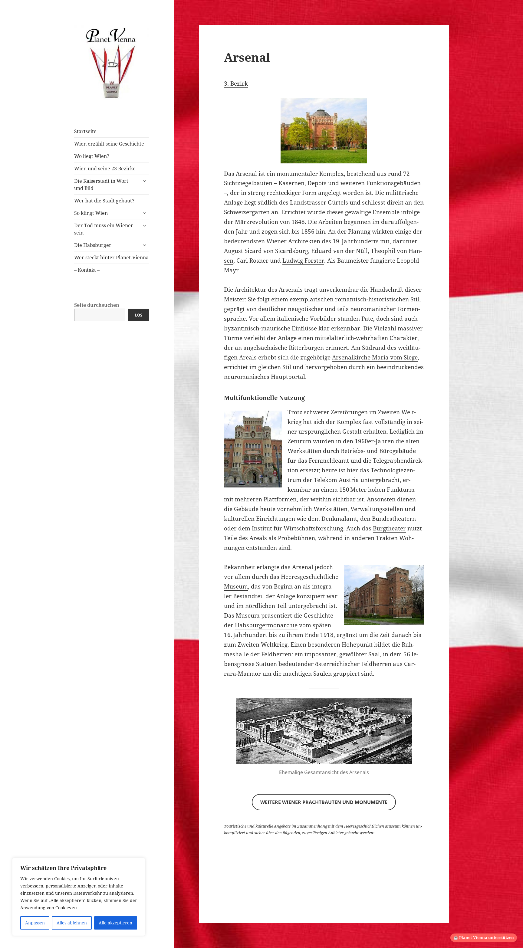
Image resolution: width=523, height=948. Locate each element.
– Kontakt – (87, 270)
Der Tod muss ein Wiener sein (103, 229)
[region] (78, 897)
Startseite (85, 131)
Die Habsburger (92, 245)
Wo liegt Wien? (91, 156)
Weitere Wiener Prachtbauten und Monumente (323, 802)
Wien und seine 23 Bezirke (105, 168)
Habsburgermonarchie (266, 625)
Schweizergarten (247, 212)
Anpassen (35, 923)
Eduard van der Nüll (339, 251)
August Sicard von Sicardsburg (266, 251)
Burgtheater (389, 528)
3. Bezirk (236, 83)
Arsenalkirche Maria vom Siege (375, 357)
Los (138, 315)
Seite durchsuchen (96, 305)
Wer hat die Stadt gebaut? (104, 200)
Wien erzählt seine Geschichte (109, 143)
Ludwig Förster (303, 260)
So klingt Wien (91, 213)
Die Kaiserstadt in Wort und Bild (101, 185)
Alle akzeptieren (115, 923)
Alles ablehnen (72, 923)
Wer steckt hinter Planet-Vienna (111, 257)
